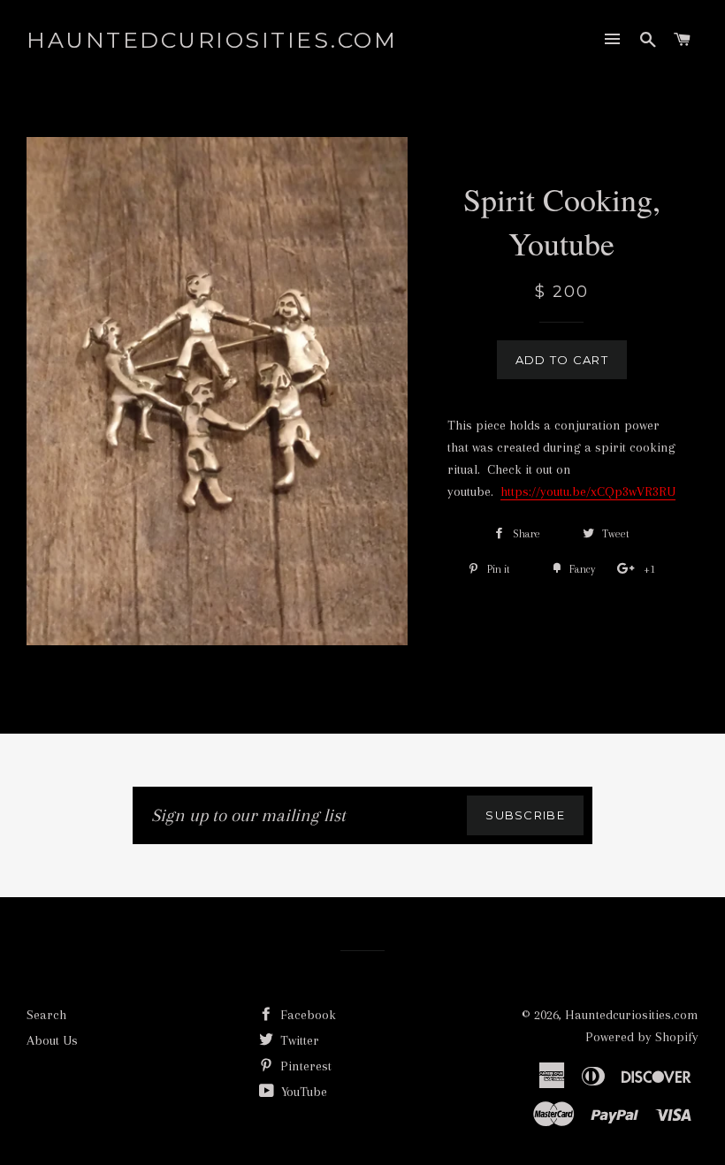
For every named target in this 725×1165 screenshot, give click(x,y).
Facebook (306, 1015)
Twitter (298, 1040)
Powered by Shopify (641, 1037)
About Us (52, 1040)
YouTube (302, 1092)
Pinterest (304, 1066)
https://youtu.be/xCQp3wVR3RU (587, 491)
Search (46, 1015)
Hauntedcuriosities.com (212, 40)
